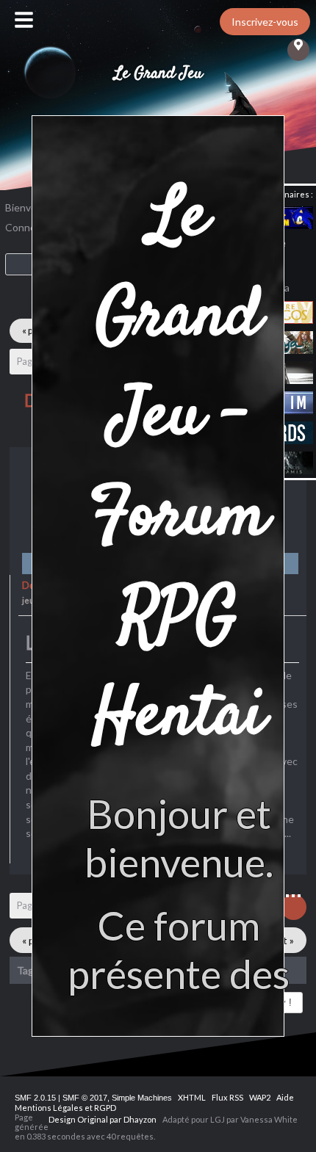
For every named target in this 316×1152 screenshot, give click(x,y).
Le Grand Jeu (158, 73)
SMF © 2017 (84, 1097)
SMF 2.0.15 (35, 1097)
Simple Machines (142, 1097)
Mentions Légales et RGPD (65, 1107)
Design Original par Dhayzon (103, 1119)
